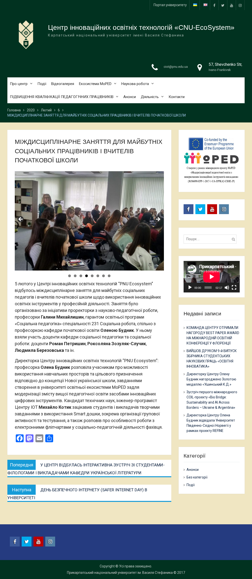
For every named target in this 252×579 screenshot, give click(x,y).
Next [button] (157, 219)
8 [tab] (109, 275)
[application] (212, 276)
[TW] (222, 5)
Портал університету (170, 5)
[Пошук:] (211, 239)
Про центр (19, 84)
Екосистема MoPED (95, 84)
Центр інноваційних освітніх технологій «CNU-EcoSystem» (141, 27)
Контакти (177, 97)
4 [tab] (86, 275)
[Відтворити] (190, 287)
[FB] (214, 5)
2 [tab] (75, 275)
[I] (240, 5)
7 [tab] (103, 275)
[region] (89, 221)
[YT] (231, 5)
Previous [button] (21, 219)
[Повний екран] (234, 287)
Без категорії (197, 477)
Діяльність (150, 97)
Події (41, 84)
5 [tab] (92, 275)
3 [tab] (80, 275)
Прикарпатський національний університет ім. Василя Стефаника (120, 573)
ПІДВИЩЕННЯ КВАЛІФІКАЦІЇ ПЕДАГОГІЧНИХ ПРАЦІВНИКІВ (61, 97)
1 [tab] (69, 275)
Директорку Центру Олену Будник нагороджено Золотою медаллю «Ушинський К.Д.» (211, 379)
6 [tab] (97, 275)
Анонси (129, 97)
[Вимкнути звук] (226, 287)
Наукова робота (135, 84)
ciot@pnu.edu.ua (176, 66)
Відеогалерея (62, 84)
